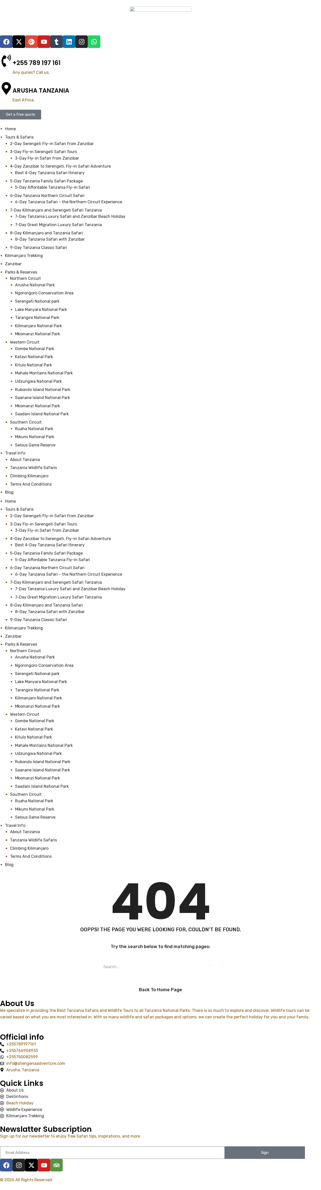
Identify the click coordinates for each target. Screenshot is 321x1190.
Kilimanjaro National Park (38, 698)
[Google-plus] (31, 41)
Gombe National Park (35, 720)
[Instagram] (81, 41)
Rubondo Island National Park (43, 761)
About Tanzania (25, 831)
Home (10, 501)
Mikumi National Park (34, 809)
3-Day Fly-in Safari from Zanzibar (47, 530)
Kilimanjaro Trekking (24, 628)
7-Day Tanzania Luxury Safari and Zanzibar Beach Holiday (70, 588)
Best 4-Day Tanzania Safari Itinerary (50, 545)
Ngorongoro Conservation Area (44, 665)
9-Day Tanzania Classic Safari (38, 619)
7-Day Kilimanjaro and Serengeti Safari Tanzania (56, 582)
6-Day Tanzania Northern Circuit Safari (47, 567)
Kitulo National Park (34, 737)
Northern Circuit (25, 650)
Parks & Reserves (21, 644)
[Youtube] (44, 41)
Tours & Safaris (19, 509)
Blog (9, 864)
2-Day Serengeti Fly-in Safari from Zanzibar (52, 515)
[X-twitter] (19, 41)
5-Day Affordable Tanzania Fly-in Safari (52, 559)
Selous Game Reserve (35, 817)
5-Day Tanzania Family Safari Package (46, 553)
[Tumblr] (56, 41)
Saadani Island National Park (42, 786)
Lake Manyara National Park (41, 681)
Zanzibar (13, 636)
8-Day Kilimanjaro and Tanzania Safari (46, 605)
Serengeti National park (37, 673)
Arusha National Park (35, 657)
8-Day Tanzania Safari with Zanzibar (50, 611)
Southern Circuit (26, 794)
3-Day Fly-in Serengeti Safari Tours (43, 524)
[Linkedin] (69, 41)
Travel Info (15, 825)
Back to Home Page (160, 990)
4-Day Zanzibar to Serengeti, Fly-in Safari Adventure (60, 538)
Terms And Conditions (31, 856)
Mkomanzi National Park (37, 706)
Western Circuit (24, 714)
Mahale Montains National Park (44, 745)
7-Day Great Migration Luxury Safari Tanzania (58, 597)
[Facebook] (6, 41)
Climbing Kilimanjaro (29, 848)
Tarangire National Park (37, 690)
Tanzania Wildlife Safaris (33, 840)
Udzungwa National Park (39, 753)
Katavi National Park (34, 729)
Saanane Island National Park (43, 770)
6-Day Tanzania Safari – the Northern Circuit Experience (68, 574)
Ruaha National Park (34, 801)
